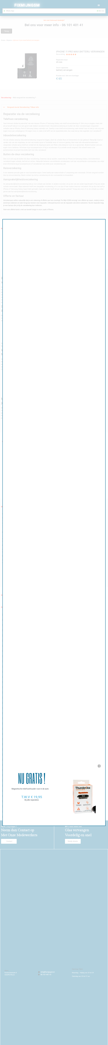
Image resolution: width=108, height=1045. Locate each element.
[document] (54, 522)
